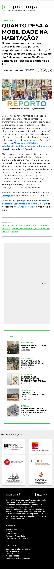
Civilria (6, 228)
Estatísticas (27, 390)
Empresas (25, 406)
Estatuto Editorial (13, 534)
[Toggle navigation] (48, 7)
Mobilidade (18, 225)
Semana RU (7, 21)
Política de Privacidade (15, 536)
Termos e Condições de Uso (17, 538)
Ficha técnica (11, 531)
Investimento (27, 343)
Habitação (32, 225)
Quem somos (11, 529)
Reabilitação (27, 359)
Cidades (6, 225)
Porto (14, 232)
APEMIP (43, 225)
